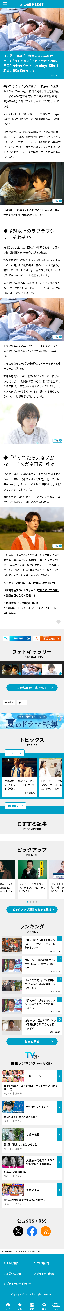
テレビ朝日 (12, 1263)
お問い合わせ (13, 1273)
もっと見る (32, 1041)
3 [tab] (33, 902)
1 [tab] (27, 902)
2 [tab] (30, 902)
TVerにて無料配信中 (44, 582)
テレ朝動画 (43, 1263)
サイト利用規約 (45, 1273)
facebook (32, 1231)
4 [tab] (36, 902)
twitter (18, 1231)
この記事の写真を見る (32, 688)
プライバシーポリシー (18, 1283)
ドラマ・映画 (20, 1251)
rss (46, 1231)
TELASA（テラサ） (48, 590)
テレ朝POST (32, 4)
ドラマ (22, 702)
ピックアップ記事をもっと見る (31, 909)
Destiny (24, 603)
